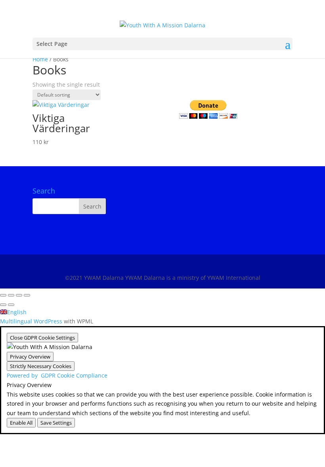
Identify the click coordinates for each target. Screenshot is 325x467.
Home (40, 59)
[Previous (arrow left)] (3, 305)
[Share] (19, 295)
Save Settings (56, 422)
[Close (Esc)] (27, 295)
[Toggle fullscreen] (11, 295)
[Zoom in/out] (3, 295)
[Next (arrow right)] (11, 305)
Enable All (21, 422)
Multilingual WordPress (31, 321)
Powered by (57, 375)
